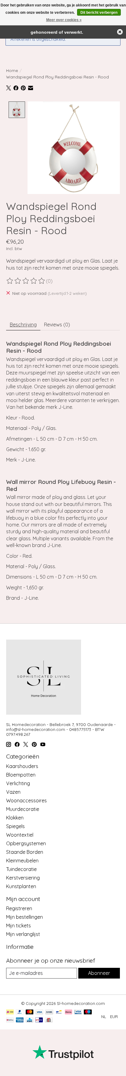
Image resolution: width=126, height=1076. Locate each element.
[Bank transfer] (49, 1012)
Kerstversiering (23, 878)
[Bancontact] (59, 1012)
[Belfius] (10, 1020)
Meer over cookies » (64, 20)
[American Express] (20, 1020)
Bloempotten (20, 775)
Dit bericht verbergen (98, 12)
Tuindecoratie (21, 869)
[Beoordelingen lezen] (26, 281)
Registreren (19, 908)
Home (12, 70)
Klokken (15, 818)
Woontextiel (19, 835)
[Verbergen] (120, 32)
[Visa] (39, 1012)
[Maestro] (88, 1012)
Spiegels (15, 826)
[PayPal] (20, 1012)
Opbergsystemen (26, 843)
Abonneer (99, 973)
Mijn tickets (18, 925)
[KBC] (29, 1020)
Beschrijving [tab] (23, 324)
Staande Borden (24, 852)
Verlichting (18, 783)
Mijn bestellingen (24, 917)
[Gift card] (49, 1020)
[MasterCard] (30, 1012)
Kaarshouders (22, 766)
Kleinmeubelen (22, 860)
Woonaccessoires (26, 800)
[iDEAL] (10, 1012)
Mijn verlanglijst (23, 934)
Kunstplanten (21, 886)
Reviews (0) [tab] (57, 324)
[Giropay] (39, 1020)
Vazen (13, 792)
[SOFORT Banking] (68, 1012)
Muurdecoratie (22, 809)
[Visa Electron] (78, 1012)
